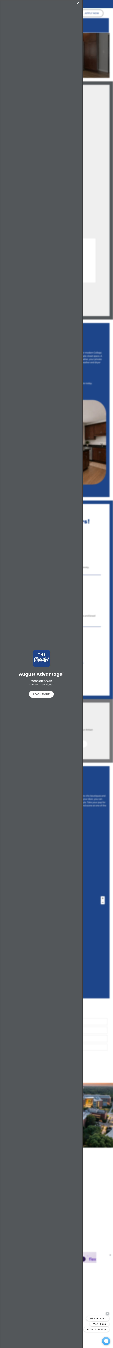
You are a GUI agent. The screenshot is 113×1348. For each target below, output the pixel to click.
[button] (41, 694)
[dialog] (41, 674)
